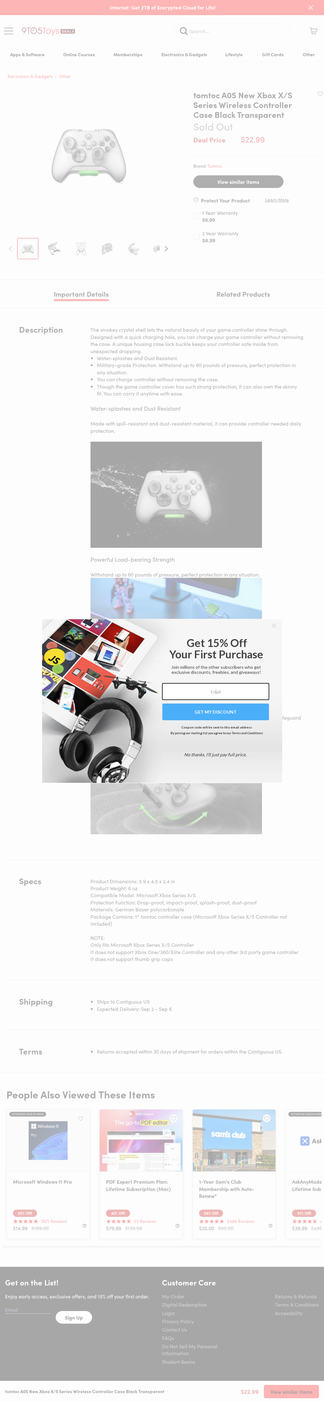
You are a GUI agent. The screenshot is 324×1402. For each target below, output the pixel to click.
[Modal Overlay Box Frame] (162, 701)
